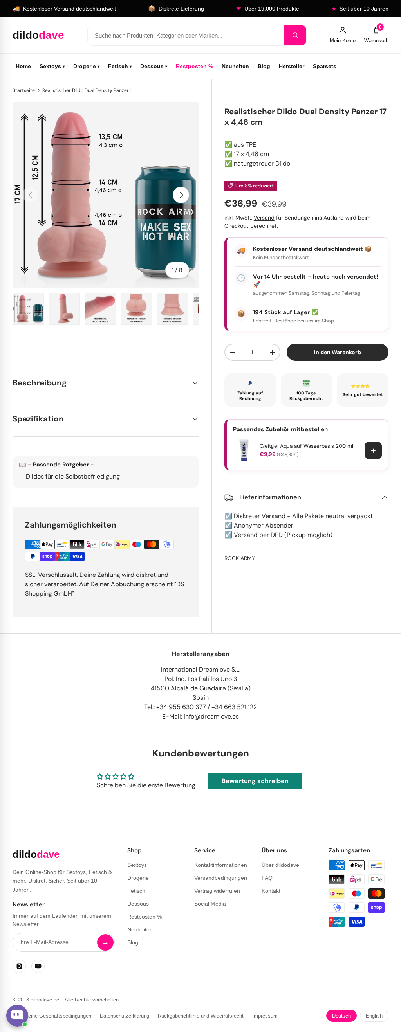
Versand (264, 217)
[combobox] (186, 35)
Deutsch (341, 1016)
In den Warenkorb (337, 352)
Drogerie (86, 66)
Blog (264, 66)
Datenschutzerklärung (124, 1016)
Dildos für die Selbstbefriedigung (73, 476)
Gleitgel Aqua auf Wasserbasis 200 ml (306, 446)
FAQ (267, 878)
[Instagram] (19, 966)
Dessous (153, 66)
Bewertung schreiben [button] (255, 781)
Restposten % (194, 66)
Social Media (210, 904)
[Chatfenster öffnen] (17, 1016)
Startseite (24, 90)
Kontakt (271, 891)
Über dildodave (280, 865)
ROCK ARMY (239, 558)
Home (23, 66)
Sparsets (324, 66)
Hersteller (291, 66)
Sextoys (52, 66)
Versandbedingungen (220, 878)
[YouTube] (38, 966)
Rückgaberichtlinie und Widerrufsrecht (201, 1016)
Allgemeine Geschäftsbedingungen (52, 1016)
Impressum (265, 1016)
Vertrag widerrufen (217, 891)
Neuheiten (235, 66)
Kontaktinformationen (220, 865)
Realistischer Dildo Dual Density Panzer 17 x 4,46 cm (89, 90)
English (374, 1016)
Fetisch (120, 66)
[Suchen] (295, 35)
